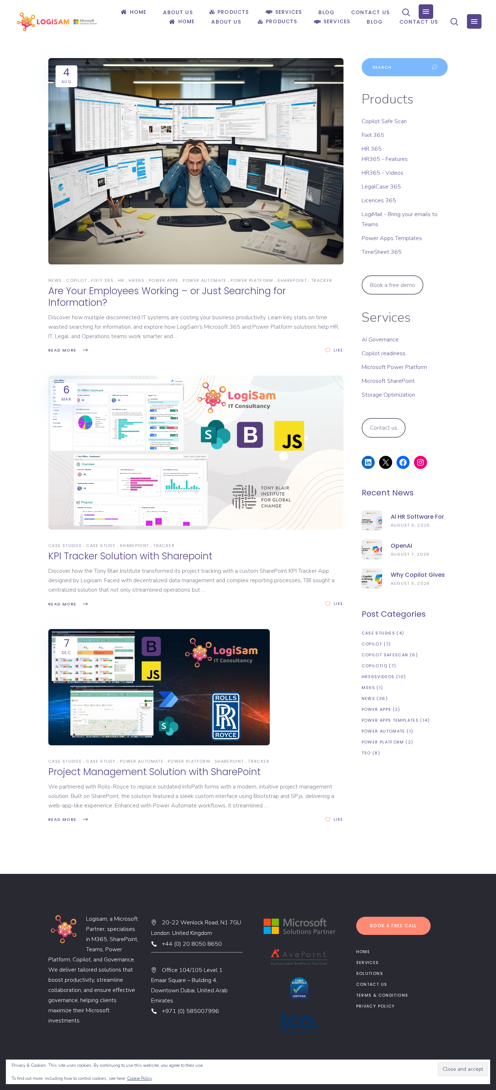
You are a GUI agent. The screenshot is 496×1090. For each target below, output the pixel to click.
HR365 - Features (385, 159)
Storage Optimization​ (388, 395)
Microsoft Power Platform (394, 367)
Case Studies (65, 545)
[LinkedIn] (368, 462)
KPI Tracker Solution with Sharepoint (130, 556)
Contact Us (371, 984)
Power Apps (164, 280)
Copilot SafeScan (385, 655)
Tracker (322, 280)
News (55, 280)
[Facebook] (403, 462)
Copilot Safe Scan (384, 121)
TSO (366, 753)
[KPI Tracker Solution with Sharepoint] (195, 453)
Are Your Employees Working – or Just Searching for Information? (167, 296)
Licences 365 (379, 200)
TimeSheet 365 (382, 252)
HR (121, 280)
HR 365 (372, 149)
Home (363, 952)
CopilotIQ (374, 666)
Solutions (369, 973)
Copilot (76, 280)
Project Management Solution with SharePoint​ (154, 771)
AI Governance (380, 340)
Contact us (383, 428)
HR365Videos (378, 677)
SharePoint (292, 280)
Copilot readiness (384, 353)
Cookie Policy (139, 1078)
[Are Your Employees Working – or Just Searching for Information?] (195, 161)
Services (367, 962)
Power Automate (204, 280)
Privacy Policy (375, 1006)
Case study (100, 545)
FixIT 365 (102, 280)
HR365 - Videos (382, 173)
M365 (368, 687)
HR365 (137, 280)
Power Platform (252, 280)
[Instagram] (420, 462)
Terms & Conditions (382, 995)
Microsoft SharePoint (388, 381)
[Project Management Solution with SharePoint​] (159, 687)
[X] (385, 462)
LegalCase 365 (381, 187)
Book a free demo (392, 285)
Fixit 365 (373, 135)
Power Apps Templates (392, 238)
